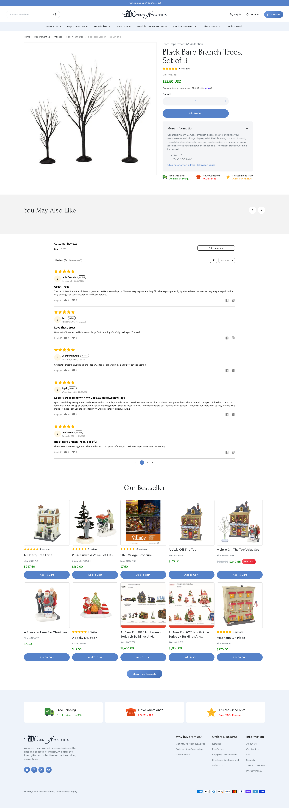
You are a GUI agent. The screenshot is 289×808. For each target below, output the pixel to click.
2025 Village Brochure (136, 555)
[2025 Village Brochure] (143, 522)
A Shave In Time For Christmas (45, 632)
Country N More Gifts (43, 791)
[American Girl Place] (240, 605)
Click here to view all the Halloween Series (191, 164)
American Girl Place (231, 638)
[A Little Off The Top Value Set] (240, 522)
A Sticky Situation (84, 638)
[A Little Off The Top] (191, 522)
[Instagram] (34, 770)
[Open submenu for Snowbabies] (110, 26)
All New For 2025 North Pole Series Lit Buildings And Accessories (189, 634)
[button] (273, 14)
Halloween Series (74, 37)
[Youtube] (49, 770)
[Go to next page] (153, 463)
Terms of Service (255, 765)
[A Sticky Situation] (95, 605)
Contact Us (252, 749)
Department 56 (42, 37)
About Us (251, 743)
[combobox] (31, 14)
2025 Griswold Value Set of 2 (92, 555)
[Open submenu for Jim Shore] (130, 26)
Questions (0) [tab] (75, 260)
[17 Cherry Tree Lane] (47, 522)
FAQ (248, 754)
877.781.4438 (209, 178)
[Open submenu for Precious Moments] (196, 26)
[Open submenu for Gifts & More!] (220, 26)
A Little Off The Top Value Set (238, 549)
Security (250, 759)
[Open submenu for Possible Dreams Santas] (166, 26)
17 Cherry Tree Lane (38, 555)
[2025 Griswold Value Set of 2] (95, 522)
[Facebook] (27, 770)
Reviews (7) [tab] (61, 260)
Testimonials (183, 754)
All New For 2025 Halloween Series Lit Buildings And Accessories (140, 634)
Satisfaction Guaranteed (190, 749)
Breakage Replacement (225, 759)
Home (27, 37)
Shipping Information (224, 754)
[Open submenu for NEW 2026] (60, 26)
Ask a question (216, 248)
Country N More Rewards (190, 743)
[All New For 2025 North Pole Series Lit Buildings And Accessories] (191, 605)
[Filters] (213, 260)
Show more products (144, 673)
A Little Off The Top (182, 549)
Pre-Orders (218, 749)
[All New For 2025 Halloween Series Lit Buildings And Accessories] (143, 605)
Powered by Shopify (67, 791)
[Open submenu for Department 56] (87, 26)
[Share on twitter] (233, 300)
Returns (216, 743)
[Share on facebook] (227, 301)
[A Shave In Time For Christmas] (47, 605)
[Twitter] (41, 770)
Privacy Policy (254, 770)
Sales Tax (217, 765)
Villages (58, 37)
